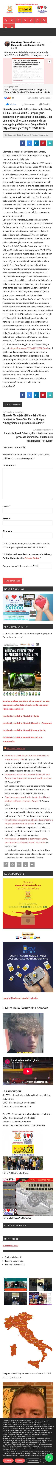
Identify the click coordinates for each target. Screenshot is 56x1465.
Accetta (8, 1460)
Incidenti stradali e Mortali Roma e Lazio (24, 730)
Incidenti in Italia (16, 748)
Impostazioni (33, 1460)
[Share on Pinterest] (43, 145)
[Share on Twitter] (29, 145)
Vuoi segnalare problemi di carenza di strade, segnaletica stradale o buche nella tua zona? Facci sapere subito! (26, 704)
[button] (49, 1458)
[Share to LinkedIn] (36, 145)
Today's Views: (12, 1260)
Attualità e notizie (12, 404)
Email (6, 518)
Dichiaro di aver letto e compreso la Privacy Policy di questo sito (27, 556)
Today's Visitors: (13, 1264)
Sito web (7, 531)
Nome (6, 506)
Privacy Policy (32, 558)
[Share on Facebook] (22, 145)
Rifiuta (19, 1460)
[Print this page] (50, 145)
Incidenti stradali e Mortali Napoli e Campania (27, 723)
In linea (10, 1245)
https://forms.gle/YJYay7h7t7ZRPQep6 (24, 128)
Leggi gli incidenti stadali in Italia (20, 998)
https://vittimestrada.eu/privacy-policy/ (33, 1442)
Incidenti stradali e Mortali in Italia (21, 715)
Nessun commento (40, 135)
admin (26, 135)
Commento (9, 465)
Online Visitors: (12, 1257)
